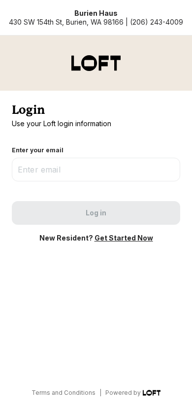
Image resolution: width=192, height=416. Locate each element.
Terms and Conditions (64, 392)
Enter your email (38, 150)
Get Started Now (124, 238)
